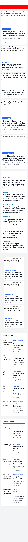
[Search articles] (26, 2)
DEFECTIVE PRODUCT (19, 7)
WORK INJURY (7, 7)
